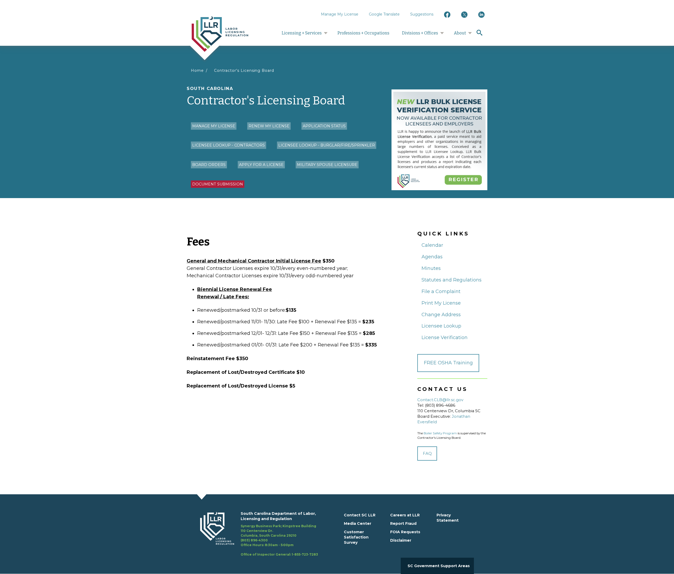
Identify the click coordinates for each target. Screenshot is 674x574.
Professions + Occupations (363, 33)
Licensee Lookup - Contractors (228, 145)
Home (197, 70)
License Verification (445, 337)
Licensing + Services (302, 33)
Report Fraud (403, 523)
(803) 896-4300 (254, 540)
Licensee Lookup (441, 326)
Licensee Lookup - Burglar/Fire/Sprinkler (326, 145)
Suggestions (421, 14)
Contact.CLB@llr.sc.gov (440, 399)
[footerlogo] (220, 534)
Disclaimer (400, 540)
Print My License (441, 303)
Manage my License (213, 126)
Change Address (441, 315)
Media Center (357, 523)
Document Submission (217, 184)
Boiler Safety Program (440, 433)
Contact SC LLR (359, 515)
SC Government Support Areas (439, 565)
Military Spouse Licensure (327, 164)
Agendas (432, 257)
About (460, 33)
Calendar (432, 245)
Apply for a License (261, 164)
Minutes (431, 268)
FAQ (427, 453)
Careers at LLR (405, 515)
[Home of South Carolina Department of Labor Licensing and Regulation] (220, 34)
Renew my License (269, 126)
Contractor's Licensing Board (244, 70)
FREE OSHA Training (448, 363)
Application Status (324, 126)
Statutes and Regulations (452, 280)
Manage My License (339, 14)
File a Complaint (441, 291)
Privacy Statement (448, 518)
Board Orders (209, 164)
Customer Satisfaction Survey (356, 537)
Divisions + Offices (420, 33)
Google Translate (384, 14)
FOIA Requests (405, 532)
